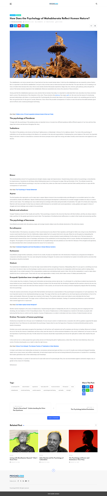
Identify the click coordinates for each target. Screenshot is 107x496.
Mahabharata (14, 390)
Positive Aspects (37, 390)
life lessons (65, 386)
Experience (35, 386)
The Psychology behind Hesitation (82, 409)
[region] (53, 109)
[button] (11, 4)
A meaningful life (15, 386)
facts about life (44, 386)
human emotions (55, 386)
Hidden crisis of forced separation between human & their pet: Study (34, 114)
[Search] (96, 4)
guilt (68, 95)
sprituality (61, 390)
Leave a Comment (53, 417)
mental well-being (25, 390)
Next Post (89, 407)
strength (68, 390)
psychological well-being (50, 390)
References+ (13, 365)
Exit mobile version (53, 494)
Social (11, 455)
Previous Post (18, 406)
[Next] (95, 425)
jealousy (57, 95)
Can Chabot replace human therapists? (26, 304)
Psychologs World (16, 21)
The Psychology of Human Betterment (26, 189)
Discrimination (25, 386)
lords (72, 386)
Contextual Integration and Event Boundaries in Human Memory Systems (36, 247)
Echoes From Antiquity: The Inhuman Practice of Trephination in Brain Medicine (37, 346)
